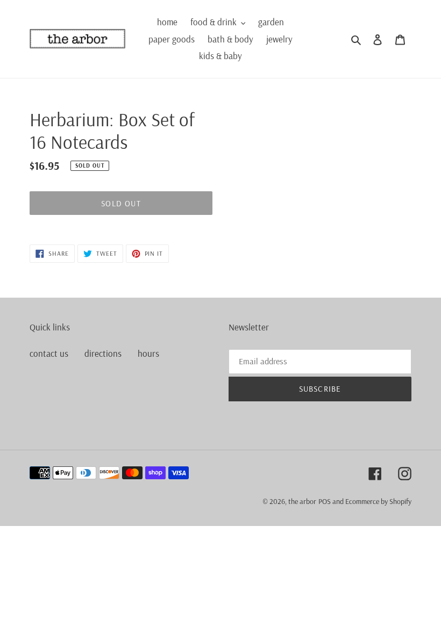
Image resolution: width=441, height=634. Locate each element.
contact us (49, 353)
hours (148, 353)
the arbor (302, 501)
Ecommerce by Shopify (378, 501)
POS (324, 501)
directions (103, 353)
